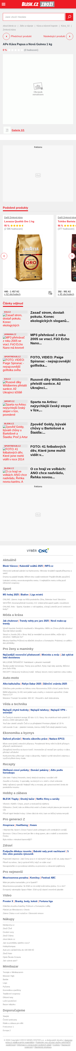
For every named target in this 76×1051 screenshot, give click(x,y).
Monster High (8, 976)
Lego (5, 983)
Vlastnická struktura (42, 1047)
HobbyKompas (9, 946)
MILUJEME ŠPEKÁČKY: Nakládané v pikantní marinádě (27, 662)
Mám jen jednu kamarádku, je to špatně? (20, 882)
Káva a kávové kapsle (47, 26)
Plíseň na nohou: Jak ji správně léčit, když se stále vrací (27, 862)
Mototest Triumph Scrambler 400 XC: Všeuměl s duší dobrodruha (31, 698)
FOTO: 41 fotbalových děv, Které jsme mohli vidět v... (48, 451)
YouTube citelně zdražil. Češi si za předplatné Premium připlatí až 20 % (33, 723)
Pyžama (6, 987)
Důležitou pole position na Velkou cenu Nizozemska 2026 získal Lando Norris (36, 688)
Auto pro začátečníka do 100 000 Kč (18, 950)
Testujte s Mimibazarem (13, 972)
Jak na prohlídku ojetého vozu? (16, 943)
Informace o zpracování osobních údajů (34, 1045)
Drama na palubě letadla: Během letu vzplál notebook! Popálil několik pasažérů (36, 577)
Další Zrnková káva (13, 217)
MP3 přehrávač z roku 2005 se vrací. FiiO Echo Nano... (49, 339)
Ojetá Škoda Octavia (12, 957)
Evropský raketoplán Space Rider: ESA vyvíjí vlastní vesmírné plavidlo (33, 890)
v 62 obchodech (12, 294)
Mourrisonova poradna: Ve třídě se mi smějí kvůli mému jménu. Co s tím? (34, 886)
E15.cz (7, 312)
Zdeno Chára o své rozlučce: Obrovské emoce (23, 913)
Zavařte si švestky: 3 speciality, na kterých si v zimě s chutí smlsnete (32, 781)
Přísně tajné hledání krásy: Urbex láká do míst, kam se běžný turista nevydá (36, 813)
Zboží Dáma (8, 936)
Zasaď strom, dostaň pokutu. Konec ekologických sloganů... (49, 317)
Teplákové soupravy (11, 994)
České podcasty (10, 1020)
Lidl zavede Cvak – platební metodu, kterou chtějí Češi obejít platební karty (35, 727)
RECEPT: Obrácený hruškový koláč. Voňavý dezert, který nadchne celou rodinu (37, 672)
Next (72, 256)
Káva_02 (65, 26)
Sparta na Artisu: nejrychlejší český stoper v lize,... (50, 406)
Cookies (56, 1045)
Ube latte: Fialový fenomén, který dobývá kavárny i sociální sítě (30, 778)
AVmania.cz (10, 334)
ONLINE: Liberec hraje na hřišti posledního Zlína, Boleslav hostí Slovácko (34, 599)
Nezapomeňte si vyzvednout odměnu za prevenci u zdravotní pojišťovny (34, 866)
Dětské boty (8, 997)
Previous (4, 255)
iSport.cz (9, 401)
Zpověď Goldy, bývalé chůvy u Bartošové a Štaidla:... (48, 428)
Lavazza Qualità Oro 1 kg (19, 221)
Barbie (5, 979)
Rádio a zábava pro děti (13, 1023)
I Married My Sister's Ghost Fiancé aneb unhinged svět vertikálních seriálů (35, 830)
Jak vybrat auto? (10, 961)
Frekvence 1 (8, 1027)
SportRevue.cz (12, 357)
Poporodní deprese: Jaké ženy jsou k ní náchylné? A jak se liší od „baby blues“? (37, 859)
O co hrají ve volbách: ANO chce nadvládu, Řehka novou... (48, 473)
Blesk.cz (9, 424)
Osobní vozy (8, 932)
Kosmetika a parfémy (12, 990)
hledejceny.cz (8, 925)
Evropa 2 (7, 1030)
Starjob (6, 1016)
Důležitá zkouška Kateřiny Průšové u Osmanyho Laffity (26, 906)
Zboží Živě (7, 928)
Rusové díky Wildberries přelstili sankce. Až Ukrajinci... (50, 384)
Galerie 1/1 (18, 130)
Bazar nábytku (9, 1004)
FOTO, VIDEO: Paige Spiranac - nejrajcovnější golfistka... (50, 361)
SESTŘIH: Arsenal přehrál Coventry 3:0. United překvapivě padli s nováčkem (36, 603)
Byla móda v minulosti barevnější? (17, 839)
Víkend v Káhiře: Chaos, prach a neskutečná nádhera (26, 804)
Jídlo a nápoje (26, 26)
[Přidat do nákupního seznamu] (50, 293)
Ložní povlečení (9, 1001)
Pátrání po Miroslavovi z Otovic (16, 910)
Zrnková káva (9, 29)
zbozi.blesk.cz (9, 26)
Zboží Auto (7, 953)
